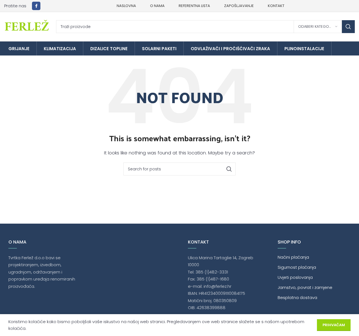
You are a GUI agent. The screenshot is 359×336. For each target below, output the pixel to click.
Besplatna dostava (297, 297)
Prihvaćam (334, 325)
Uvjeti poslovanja (295, 277)
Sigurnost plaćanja (297, 267)
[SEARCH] (348, 26)
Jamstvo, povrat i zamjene (305, 287)
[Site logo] (27, 26)
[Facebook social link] (36, 6)
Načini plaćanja (293, 257)
